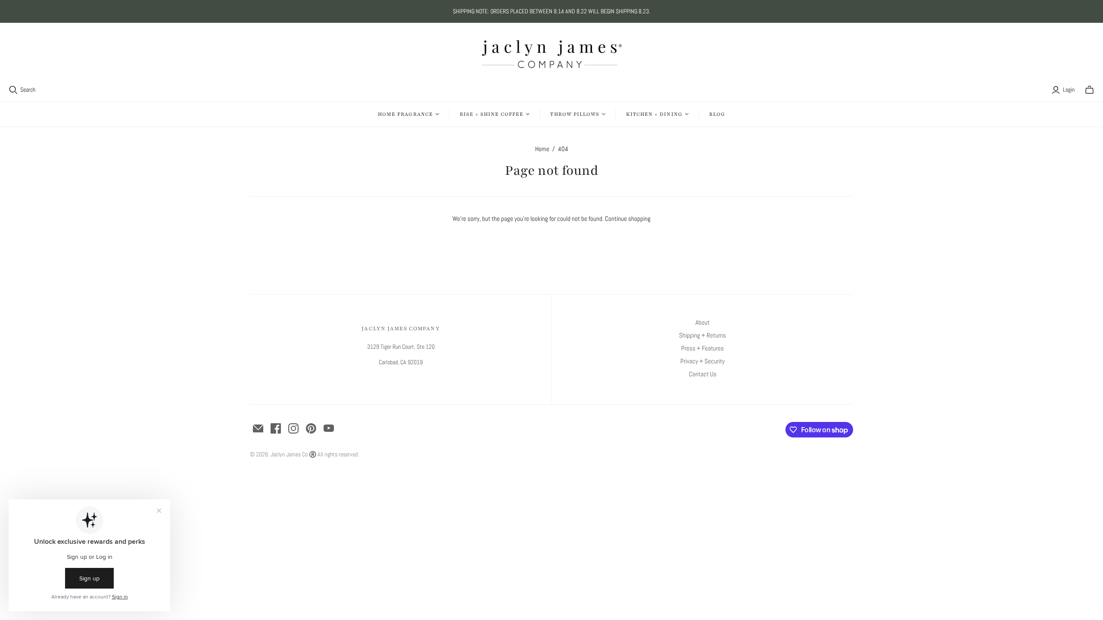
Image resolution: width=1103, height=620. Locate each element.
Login (1069, 89)
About (702, 322)
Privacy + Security (702, 361)
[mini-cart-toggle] (1089, 90)
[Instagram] (293, 428)
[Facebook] (276, 428)
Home (542, 149)
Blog (717, 114)
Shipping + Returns (702, 335)
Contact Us (703, 374)
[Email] (258, 428)
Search (27, 89)
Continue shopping (628, 218)
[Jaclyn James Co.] (552, 54)
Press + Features (702, 348)
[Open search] (13, 90)
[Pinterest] (311, 428)
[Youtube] (329, 428)
